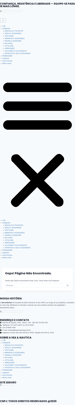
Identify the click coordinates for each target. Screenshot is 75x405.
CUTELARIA (9, 46)
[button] (37, 143)
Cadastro (5, 58)
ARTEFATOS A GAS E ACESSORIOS (17, 53)
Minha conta (6, 63)
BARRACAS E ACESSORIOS (15, 38)
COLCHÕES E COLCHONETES (16, 51)
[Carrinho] (3, 20)
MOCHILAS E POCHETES (14, 31)
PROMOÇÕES (7, 56)
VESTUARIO (9, 36)
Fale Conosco (7, 61)
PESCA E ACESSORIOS (13, 33)
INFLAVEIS (9, 43)
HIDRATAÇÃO (10, 48)
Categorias (6, 28)
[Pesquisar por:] (37, 285)
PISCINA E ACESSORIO (13, 41)
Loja (3, 26)
